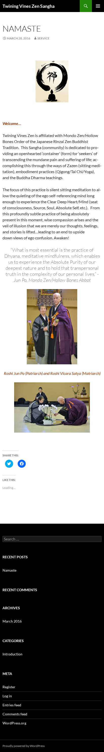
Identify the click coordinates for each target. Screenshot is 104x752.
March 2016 (12, 621)
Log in (7, 696)
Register (9, 687)
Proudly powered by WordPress (24, 746)
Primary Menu (98, 6)
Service (43, 38)
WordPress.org (14, 723)
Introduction (12, 654)
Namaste (9, 570)
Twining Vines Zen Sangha (29, 6)
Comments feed (15, 714)
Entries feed (12, 705)
